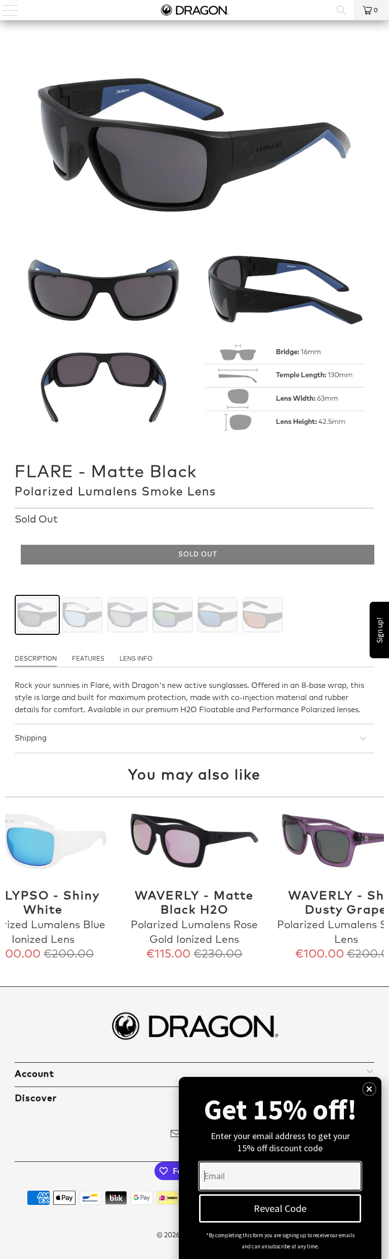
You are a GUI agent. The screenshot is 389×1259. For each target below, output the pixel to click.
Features (88, 659)
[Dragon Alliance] (194, 10)
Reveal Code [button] (280, 1208)
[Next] (375, 884)
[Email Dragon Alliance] (176, 1135)
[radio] (37, 615)
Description (36, 659)
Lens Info (136, 659)
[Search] (341, 10)
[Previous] (14, 884)
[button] (369, 1089)
